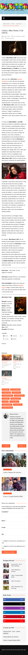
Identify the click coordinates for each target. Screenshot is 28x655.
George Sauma (16, 398)
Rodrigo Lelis (18, 404)
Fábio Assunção (20, 395)
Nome (4, 520)
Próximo (21, 445)
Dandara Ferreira (8, 395)
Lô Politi (6, 401)
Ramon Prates (6, 36)
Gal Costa (6, 398)
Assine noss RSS (9, 627)
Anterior (7, 445)
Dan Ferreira (17, 392)
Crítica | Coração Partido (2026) (13, 496)
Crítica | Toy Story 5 (16, 581)
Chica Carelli (7, 392)
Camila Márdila (15, 389)
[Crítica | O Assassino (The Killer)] (7, 373)
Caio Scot (6, 389)
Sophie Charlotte (8, 407)
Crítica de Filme (10, 38)
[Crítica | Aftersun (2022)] (18, 357)
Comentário (5, 511)
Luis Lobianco (14, 401)
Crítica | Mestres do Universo (12, 472)
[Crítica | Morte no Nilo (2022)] (7, 357)
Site (3, 534)
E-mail (4, 527)
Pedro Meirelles (7, 404)
